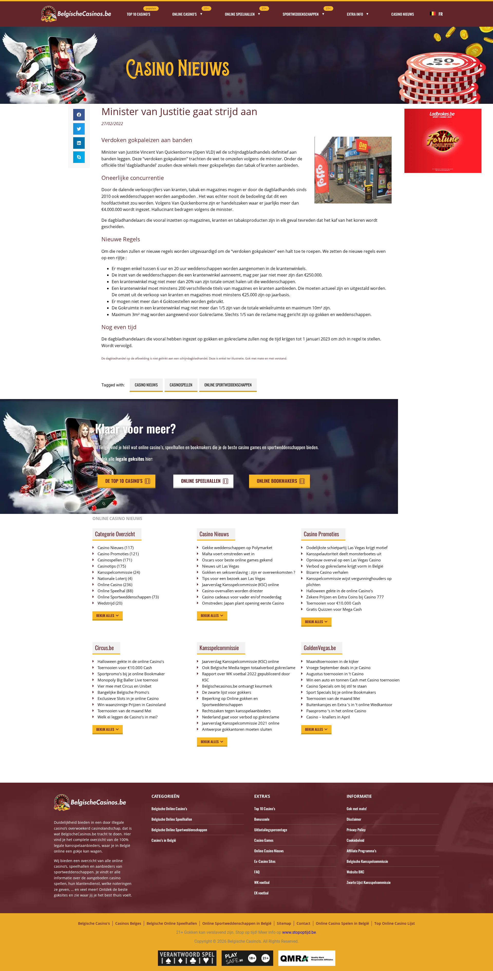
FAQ (257, 871)
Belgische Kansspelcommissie (367, 861)
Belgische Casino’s (94, 923)
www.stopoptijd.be (299, 932)
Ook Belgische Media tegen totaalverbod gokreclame (248, 667)
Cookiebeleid (355, 840)
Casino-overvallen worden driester (232, 590)
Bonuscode (261, 819)
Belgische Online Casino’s (169, 808)
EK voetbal (261, 892)
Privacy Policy (356, 829)
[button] (79, 115)
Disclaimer (354, 819)
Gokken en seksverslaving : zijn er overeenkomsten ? (248, 572)
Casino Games (263, 840)
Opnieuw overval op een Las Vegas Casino (343, 559)
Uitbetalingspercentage (270, 829)
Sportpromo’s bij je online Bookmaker (131, 673)
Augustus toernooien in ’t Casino (335, 673)
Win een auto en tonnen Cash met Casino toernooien (353, 679)
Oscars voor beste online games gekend (237, 559)
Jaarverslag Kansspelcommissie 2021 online (240, 723)
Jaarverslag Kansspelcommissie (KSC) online (240, 584)
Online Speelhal (111, 590)
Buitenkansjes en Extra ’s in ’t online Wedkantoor (349, 704)
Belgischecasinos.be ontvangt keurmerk (237, 686)
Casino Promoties (113, 553)
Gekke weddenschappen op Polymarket (237, 547)
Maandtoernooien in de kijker (332, 661)
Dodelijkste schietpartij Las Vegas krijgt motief (346, 547)
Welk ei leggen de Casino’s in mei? (127, 716)
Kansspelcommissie (115, 572)
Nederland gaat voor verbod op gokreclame (240, 716)
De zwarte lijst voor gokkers (226, 692)
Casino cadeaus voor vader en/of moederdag (241, 596)
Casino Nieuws (402, 14)
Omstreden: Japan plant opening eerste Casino (243, 603)
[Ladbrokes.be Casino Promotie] (442, 171)
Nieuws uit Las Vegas (220, 566)
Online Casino (110, 584)
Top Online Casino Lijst (394, 923)
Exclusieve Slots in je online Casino (128, 698)
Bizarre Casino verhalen (327, 572)
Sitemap (284, 923)
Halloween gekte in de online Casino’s (339, 590)
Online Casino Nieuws (269, 850)
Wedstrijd (106, 603)
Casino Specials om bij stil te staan (336, 686)
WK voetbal (262, 882)
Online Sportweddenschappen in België (236, 923)
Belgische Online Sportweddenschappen (179, 829)
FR (441, 14)
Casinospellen (181, 384)
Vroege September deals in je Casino (338, 667)
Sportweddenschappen (307, 12)
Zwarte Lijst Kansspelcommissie (369, 882)
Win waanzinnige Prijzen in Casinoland (132, 704)
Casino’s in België (163, 840)
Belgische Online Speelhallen (171, 819)
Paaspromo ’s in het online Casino (336, 710)
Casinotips (107, 566)
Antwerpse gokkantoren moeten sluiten (237, 729)
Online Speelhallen (246, 12)
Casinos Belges (128, 923)
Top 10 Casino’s (141, 12)
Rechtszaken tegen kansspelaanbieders (236, 710)
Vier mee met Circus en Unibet (124, 686)
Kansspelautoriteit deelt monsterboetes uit (343, 553)
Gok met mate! (357, 808)
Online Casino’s (190, 12)
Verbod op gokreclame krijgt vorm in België (344, 566)
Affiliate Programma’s (361, 850)
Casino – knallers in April (328, 716)
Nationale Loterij (112, 578)
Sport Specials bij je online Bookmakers (341, 692)
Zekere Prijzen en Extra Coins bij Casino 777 (347, 596)
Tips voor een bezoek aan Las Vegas (233, 578)
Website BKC (355, 871)
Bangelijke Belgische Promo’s (123, 692)
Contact (303, 923)
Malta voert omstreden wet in (228, 553)
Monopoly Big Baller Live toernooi (128, 679)
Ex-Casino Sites (265, 861)
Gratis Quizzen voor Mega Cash (334, 609)
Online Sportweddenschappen (228, 384)
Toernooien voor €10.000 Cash (333, 603)
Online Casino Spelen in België (342, 923)
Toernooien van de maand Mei (124, 710)
